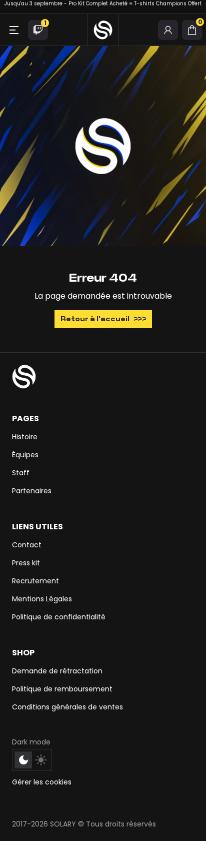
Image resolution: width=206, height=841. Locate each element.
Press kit (26, 563)
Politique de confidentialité (59, 617)
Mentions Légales (42, 599)
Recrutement (35, 581)
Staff (21, 473)
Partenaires (32, 491)
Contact (27, 545)
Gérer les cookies (42, 782)
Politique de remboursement (62, 689)
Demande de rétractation (57, 671)
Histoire (25, 437)
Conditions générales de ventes (67, 707)
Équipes (25, 455)
